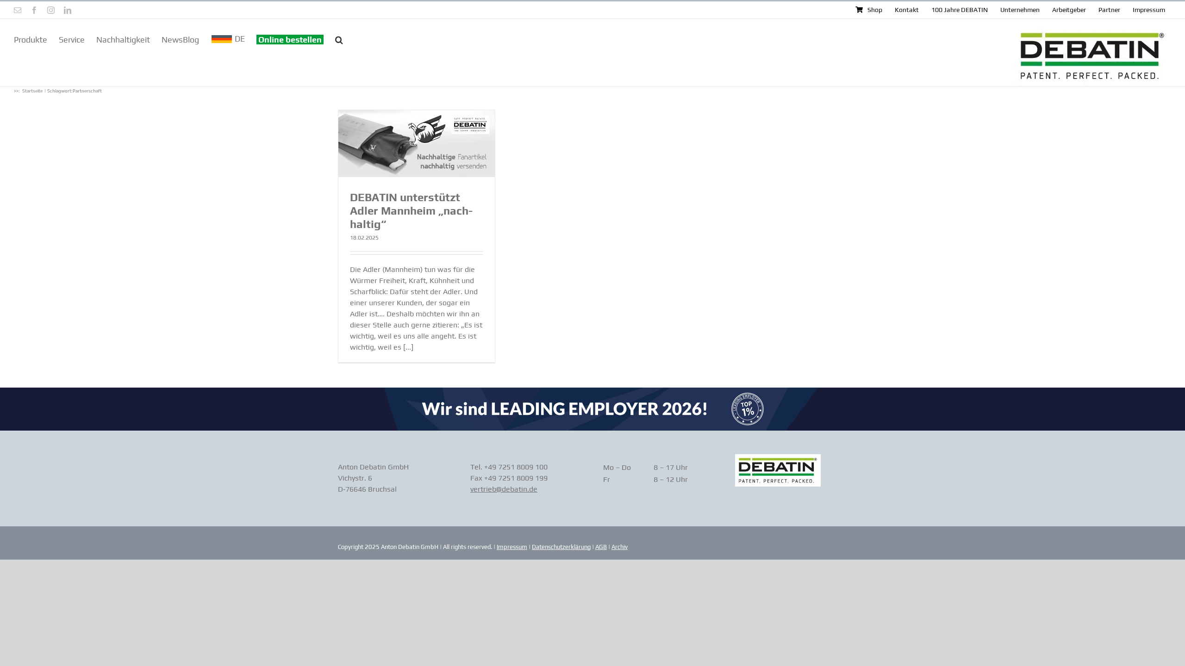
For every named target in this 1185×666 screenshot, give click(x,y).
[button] (339, 39)
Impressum (512, 546)
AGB (601, 546)
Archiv (619, 546)
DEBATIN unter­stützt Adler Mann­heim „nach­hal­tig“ (411, 210)
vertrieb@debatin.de (503, 489)
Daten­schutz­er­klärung (561, 546)
